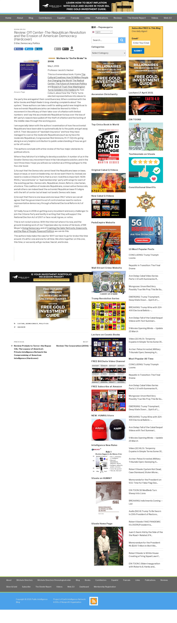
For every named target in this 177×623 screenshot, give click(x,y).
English (97, 32)
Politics (36, 43)
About (20, 18)
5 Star (17, 43)
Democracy (26, 43)
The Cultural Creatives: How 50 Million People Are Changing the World (68, 77)
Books (87, 580)
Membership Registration (105, 587)
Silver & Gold (11, 587)
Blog (31, 18)
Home (8, 18)
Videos (154, 18)
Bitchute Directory (24, 580)
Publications (102, 18)
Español (61, 18)
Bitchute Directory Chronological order (54, 580)
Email (135, 38)
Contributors (45, 18)
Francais (75, 18)
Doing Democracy (31, 228)
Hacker (22, 327)
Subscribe (26, 587)
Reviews (118, 18)
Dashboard (84, 587)
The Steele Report (136, 18)
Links (87, 18)
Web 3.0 (168, 18)
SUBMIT (138, 51)
